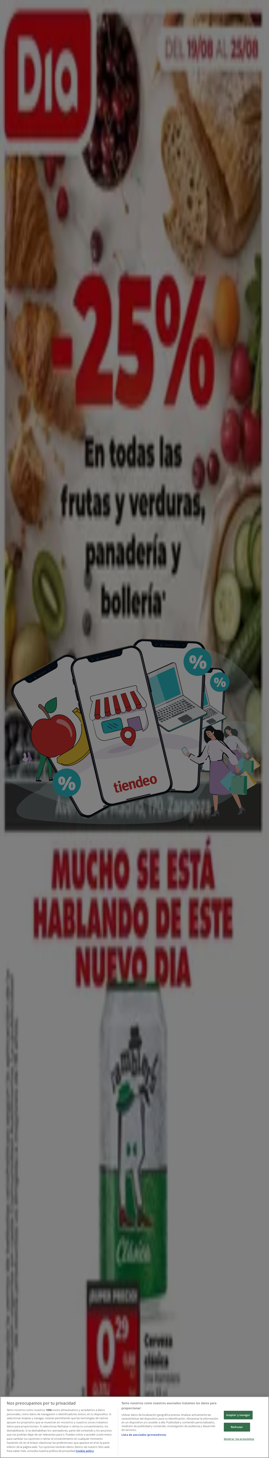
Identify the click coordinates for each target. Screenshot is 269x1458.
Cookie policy (85, 1451)
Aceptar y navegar (238, 1415)
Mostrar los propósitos (239, 1439)
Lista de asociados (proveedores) (143, 1435)
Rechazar (237, 1427)
